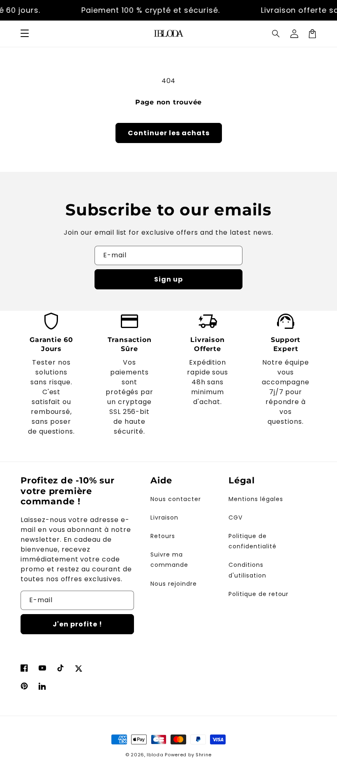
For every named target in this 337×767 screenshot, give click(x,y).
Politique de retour (259, 594)
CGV (235, 517)
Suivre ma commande (169, 559)
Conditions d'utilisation (247, 570)
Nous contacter (175, 499)
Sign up (168, 279)
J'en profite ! (77, 624)
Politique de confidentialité (252, 541)
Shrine (204, 754)
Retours (162, 536)
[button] (25, 34)
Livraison (164, 517)
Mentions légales (256, 499)
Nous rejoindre (173, 584)
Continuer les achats (169, 133)
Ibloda (155, 754)
